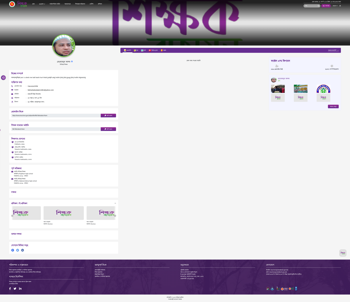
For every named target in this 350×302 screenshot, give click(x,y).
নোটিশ (91, 4)
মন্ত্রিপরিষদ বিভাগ (99, 274)
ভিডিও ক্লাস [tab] (154, 50)
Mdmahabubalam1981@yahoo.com (41, 90)
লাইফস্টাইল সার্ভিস (55, 4)
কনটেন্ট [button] (41, 4)
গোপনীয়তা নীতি (13, 284)
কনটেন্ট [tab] (128, 50)
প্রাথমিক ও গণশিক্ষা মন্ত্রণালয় (102, 276)
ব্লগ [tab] (137, 50)
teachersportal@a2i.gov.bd (279, 270)
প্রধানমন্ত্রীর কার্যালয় (100, 270)
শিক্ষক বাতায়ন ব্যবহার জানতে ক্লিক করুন (20, 281)
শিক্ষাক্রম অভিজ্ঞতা (80, 4)
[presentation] (12, 215)
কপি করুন (109, 115)
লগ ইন (327, 6)
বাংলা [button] (334, 5)
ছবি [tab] (144, 50)
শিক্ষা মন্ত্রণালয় (98, 272)
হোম (33, 4)
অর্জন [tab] (164, 50)
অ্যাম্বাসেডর (68, 4)
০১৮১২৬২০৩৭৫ (33, 86)
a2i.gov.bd (190, 278)
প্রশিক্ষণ (100, 4)
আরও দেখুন (333, 106)
